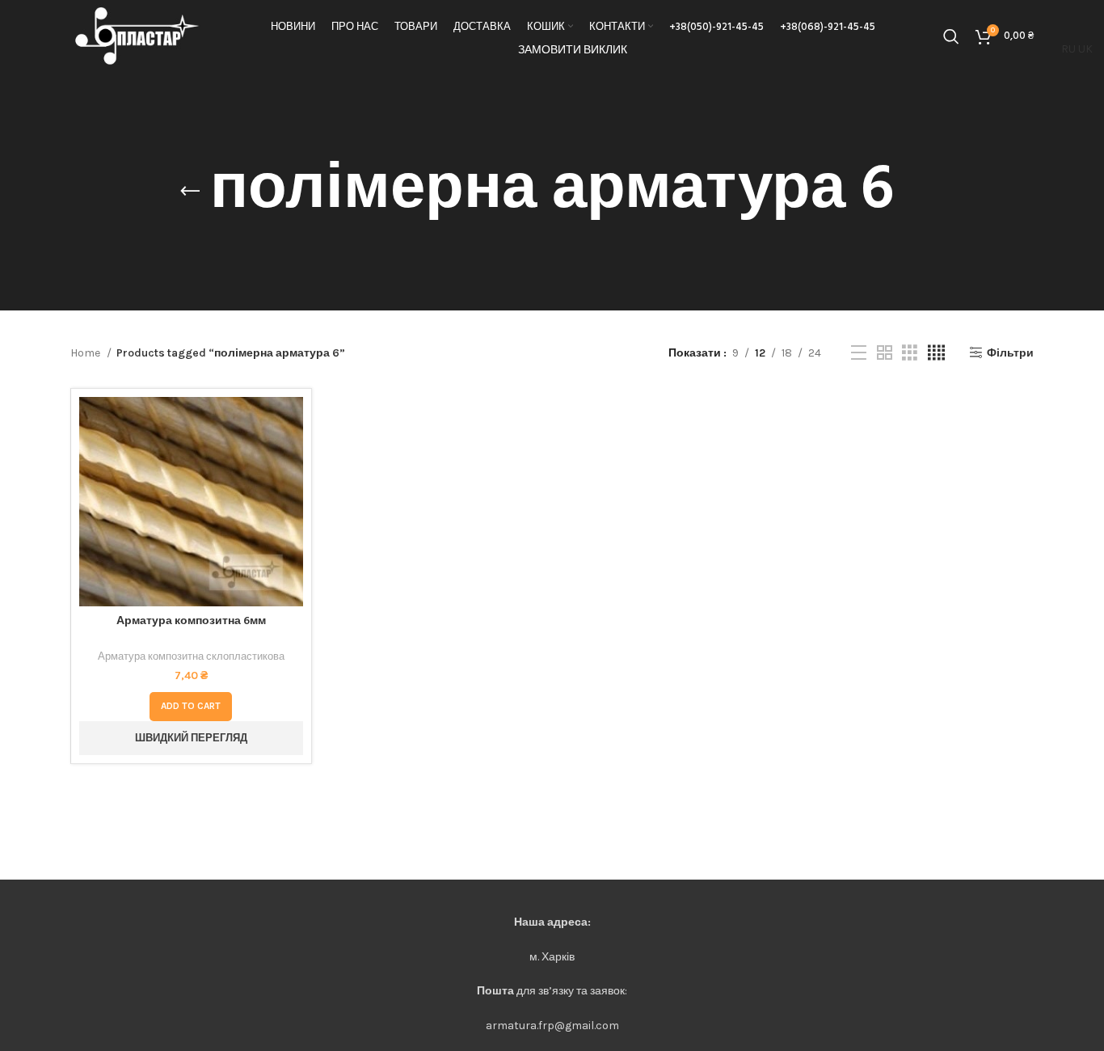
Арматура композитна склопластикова (191, 656)
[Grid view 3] (909, 353)
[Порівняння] (291, 423)
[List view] (858, 353)
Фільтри (1010, 352)
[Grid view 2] (884, 353)
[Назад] (190, 191)
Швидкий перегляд (291, 459)
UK (1085, 49)
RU (1068, 49)
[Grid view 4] (936, 353)
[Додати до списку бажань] (291, 496)
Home (86, 353)
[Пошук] (951, 36)
